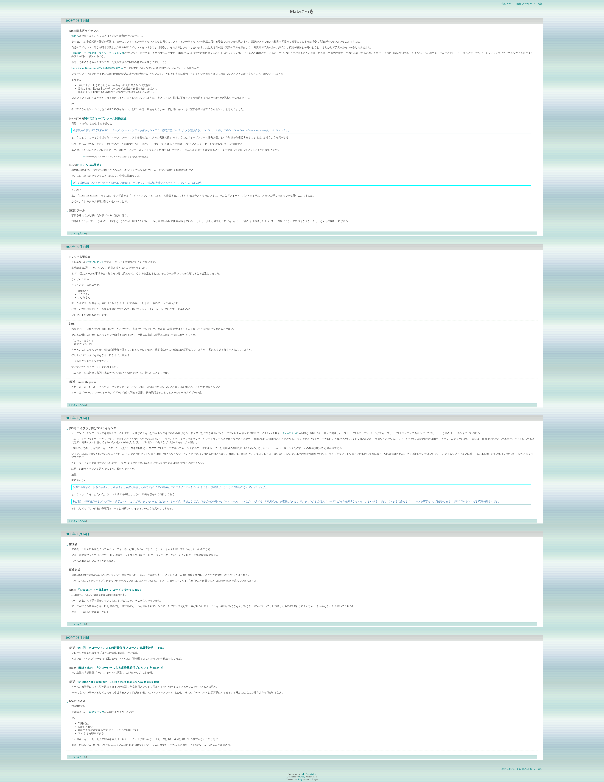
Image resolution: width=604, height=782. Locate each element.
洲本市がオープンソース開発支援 (105, 118)
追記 (540, 3)
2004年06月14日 (77, 246)
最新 (519, 3)
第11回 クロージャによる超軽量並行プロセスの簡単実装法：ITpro (120, 647)
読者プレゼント (95, 262)
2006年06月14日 (77, 534)
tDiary (302, 776)
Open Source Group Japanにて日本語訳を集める (97, 68)
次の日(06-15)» (529, 3)
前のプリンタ (96, 712)
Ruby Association (308, 774)
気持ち (75, 35)
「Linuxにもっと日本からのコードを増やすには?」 (109, 589)
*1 (150, 143)
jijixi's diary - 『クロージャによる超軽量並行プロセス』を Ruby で (120, 667)
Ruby (300, 779)
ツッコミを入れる (77, 233)
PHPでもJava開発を (89, 164)
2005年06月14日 (77, 418)
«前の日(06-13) (508, 3)
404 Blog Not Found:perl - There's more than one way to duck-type (118, 681)
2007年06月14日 (77, 637)
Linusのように (291, 433)
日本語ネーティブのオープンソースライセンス (97, 53)
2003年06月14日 (77, 20)
